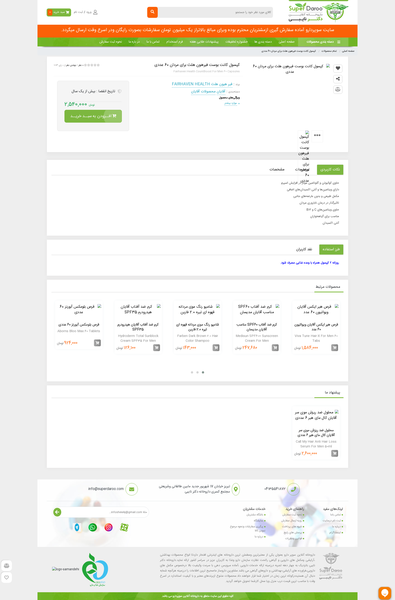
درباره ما (336, 526)
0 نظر (80, 65)
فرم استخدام (174, 42)
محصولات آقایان (203, 92)
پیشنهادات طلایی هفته (204, 42)
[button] (203, 372)
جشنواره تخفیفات (236, 42)
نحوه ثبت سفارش (110, 42)
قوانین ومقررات (293, 538)
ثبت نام (78, 12)
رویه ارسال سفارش (291, 520)
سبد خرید (57, 12)
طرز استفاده (331, 249)
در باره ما (134, 42)
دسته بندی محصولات (320, 42)
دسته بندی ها (263, 42)
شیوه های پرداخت (292, 526)
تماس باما (335, 514)
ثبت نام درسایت (332, 520)
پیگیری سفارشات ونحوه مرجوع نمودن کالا (247, 528)
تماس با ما (153, 42)
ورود (88, 12)
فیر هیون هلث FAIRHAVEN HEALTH (202, 84)
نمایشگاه (258, 520)
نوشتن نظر (71, 65)
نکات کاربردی (330, 170)
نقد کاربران (304, 249)
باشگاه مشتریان (254, 514)
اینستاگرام (335, 532)
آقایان (221, 92)
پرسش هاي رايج (293, 532)
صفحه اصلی (287, 42)
